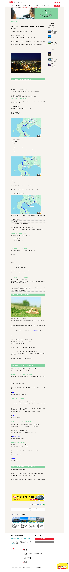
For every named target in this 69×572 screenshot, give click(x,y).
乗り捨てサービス (35, 553)
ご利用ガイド (37, 5)
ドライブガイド (26, 563)
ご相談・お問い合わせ (27, 557)
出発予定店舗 (13, 543)
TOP (12, 5)
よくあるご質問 (26, 561)
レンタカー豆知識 (51, 27)
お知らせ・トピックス (27, 558)
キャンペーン (50, 5)
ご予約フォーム (45, 538)
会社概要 (25, 562)
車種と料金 (30, 5)
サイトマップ (43, 567)
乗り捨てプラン (35, 330)
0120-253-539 (22, 538)
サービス (43, 5)
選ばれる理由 (18, 5)
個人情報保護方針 (38, 567)
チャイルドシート (30, 553)
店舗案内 (24, 5)
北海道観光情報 (51, 25)
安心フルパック (40, 553)
